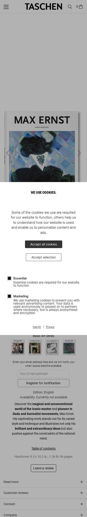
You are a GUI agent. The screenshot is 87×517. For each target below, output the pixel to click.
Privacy (50, 327)
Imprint (37, 327)
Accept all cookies (43, 244)
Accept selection (43, 257)
